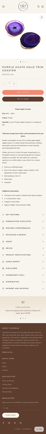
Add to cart (23, 92)
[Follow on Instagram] (9, 423)
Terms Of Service (8, 381)
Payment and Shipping (10, 388)
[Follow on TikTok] (15, 423)
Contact (5, 370)
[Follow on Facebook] (3, 423)
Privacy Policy (7, 384)
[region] (23, 308)
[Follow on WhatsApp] (21, 423)
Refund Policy (7, 392)
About (4, 366)
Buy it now (23, 99)
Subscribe (10, 415)
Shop (4, 363)
